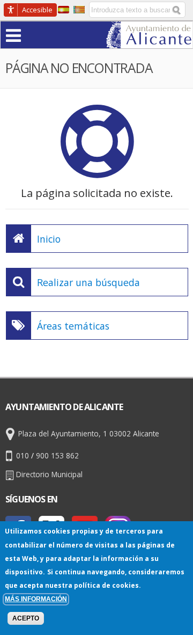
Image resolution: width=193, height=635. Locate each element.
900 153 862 (57, 455)
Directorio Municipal (49, 474)
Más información (36, 599)
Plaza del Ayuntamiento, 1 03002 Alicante (88, 433)
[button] (34, 35)
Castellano (63, 9)
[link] (149, 41)
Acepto (25, 618)
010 (22, 455)
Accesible (37, 9)
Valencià (79, 9)
